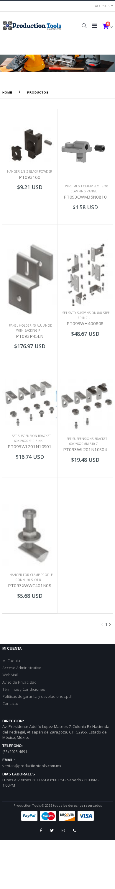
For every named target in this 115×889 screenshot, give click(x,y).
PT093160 (29, 177)
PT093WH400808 (85, 323)
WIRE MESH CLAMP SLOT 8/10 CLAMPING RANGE (86, 188)
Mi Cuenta (11, 660)
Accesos (102, 6)
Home (7, 92)
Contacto (10, 703)
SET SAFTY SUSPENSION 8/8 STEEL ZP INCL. (86, 315)
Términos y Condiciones (23, 689)
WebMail (10, 674)
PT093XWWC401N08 (29, 585)
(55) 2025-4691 (14, 751)
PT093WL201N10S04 (85, 449)
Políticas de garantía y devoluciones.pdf (37, 696)
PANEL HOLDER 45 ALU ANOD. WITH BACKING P (31, 328)
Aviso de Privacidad (19, 682)
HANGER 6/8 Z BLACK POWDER (29, 171)
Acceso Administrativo (21, 667)
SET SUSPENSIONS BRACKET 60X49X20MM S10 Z (86, 441)
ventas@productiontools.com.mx (32, 765)
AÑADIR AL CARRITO (29, 199)
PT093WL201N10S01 (30, 446)
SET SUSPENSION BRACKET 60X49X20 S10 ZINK (31, 438)
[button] (84, 25)
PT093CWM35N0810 (85, 197)
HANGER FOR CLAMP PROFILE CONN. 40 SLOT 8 (31, 577)
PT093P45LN (29, 336)
